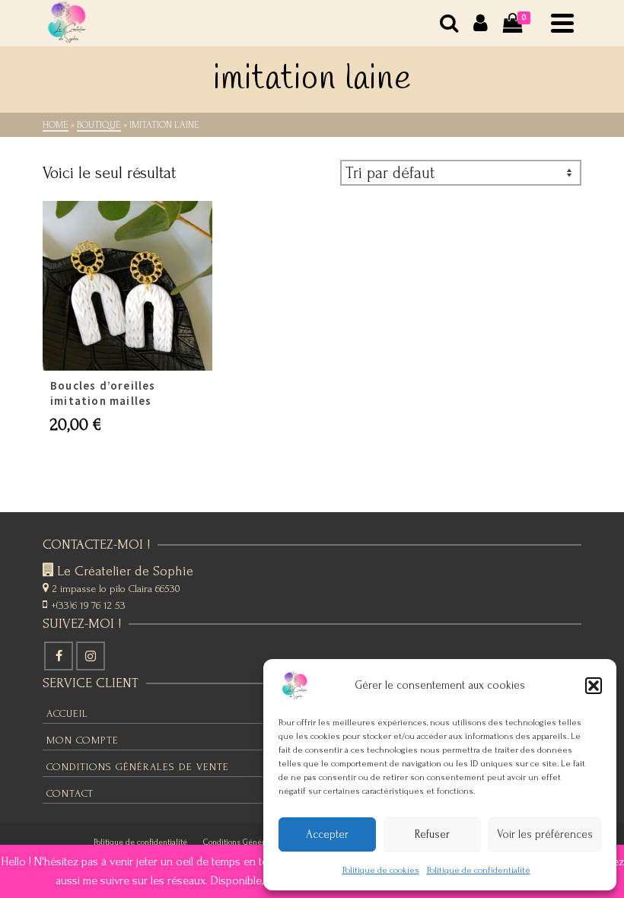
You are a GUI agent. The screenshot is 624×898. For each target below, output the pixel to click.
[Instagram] (90, 656)
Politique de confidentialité (478, 870)
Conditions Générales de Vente (257, 842)
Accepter (327, 834)
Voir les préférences (545, 834)
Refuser (432, 834)
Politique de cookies (380, 870)
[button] (593, 685)
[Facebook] (58, 656)
